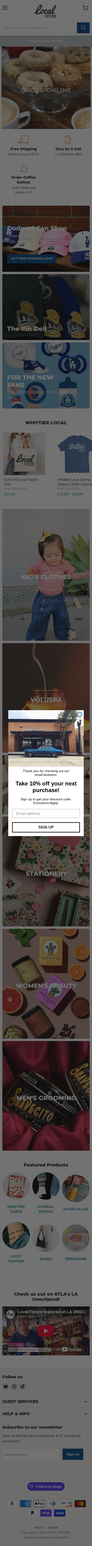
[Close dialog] (79, 714)
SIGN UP (46, 827)
